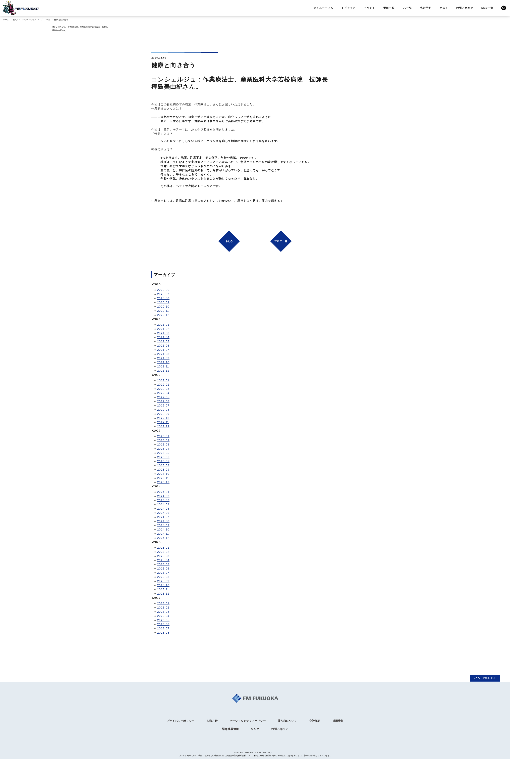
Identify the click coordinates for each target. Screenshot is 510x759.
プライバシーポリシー (180, 720)
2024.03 (163, 500)
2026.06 (163, 624)
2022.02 (163, 384)
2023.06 (163, 457)
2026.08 (163, 632)
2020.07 (163, 294)
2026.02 (163, 607)
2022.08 (163, 409)
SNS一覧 (487, 7)
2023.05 (163, 452)
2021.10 (163, 362)
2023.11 (163, 478)
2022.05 (163, 397)
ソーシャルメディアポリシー (248, 720)
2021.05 (163, 341)
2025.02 (163, 551)
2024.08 (163, 521)
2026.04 (163, 615)
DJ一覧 (407, 7)
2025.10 (163, 585)
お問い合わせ (464, 7)
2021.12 (163, 370)
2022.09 (163, 413)
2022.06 (163, 401)
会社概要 (314, 720)
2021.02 (163, 328)
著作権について (287, 720)
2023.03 (163, 444)
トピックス (348, 7)
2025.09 (163, 581)
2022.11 (163, 422)
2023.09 (163, 469)
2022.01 (163, 380)
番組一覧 (389, 7)
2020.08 (163, 298)
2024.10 (163, 529)
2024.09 (163, 525)
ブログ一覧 (45, 20)
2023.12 (163, 482)
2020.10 (163, 306)
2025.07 (163, 572)
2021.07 (163, 349)
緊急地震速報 (230, 729)
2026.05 (163, 620)
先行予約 (426, 7)
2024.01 (163, 491)
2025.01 (163, 547)
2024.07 (163, 517)
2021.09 (163, 358)
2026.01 (163, 603)
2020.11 (163, 310)
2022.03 (163, 388)
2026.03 (163, 611)
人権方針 (212, 720)
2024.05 (163, 508)
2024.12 (163, 537)
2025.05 (163, 564)
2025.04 (163, 560)
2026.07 (163, 628)
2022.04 (163, 393)
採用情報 (337, 720)
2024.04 (163, 504)
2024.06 (163, 512)
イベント (369, 7)
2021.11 (163, 366)
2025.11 (163, 589)
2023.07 (163, 461)
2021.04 (163, 337)
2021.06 (163, 345)
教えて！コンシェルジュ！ (25, 20)
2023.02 (163, 440)
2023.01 (163, 436)
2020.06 (163, 289)
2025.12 (163, 593)
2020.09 (163, 302)
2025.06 (163, 568)
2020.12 (163, 314)
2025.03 (163, 556)
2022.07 (163, 405)
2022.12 (163, 426)
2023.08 (163, 465)
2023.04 (163, 448)
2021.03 (163, 333)
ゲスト (443, 7)
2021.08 (163, 354)
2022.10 (163, 418)
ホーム (6, 20)
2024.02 (163, 496)
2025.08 (163, 576)
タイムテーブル (323, 7)
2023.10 (163, 473)
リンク (255, 729)
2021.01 (163, 324)
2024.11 (163, 533)
